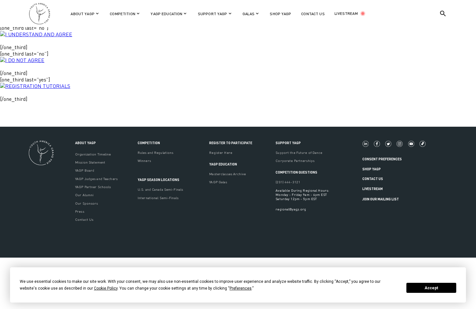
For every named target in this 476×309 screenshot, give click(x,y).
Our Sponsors (86, 203)
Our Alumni (84, 195)
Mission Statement (90, 162)
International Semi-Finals (158, 198)
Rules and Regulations (156, 152)
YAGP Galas (218, 182)
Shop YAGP (371, 169)
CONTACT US (312, 13)
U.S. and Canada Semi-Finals (160, 189)
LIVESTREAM (345, 13)
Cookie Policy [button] (106, 288)
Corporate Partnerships (295, 160)
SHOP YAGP (280, 13)
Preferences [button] (241, 288)
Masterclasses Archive (227, 174)
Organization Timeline (93, 154)
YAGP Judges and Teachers (96, 178)
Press (79, 211)
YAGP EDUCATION (223, 164)
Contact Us (84, 219)
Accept (431, 288)
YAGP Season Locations (158, 179)
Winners (144, 160)
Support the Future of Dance (299, 152)
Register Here (220, 152)
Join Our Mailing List (380, 199)
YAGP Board (84, 170)
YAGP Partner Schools (93, 187)
